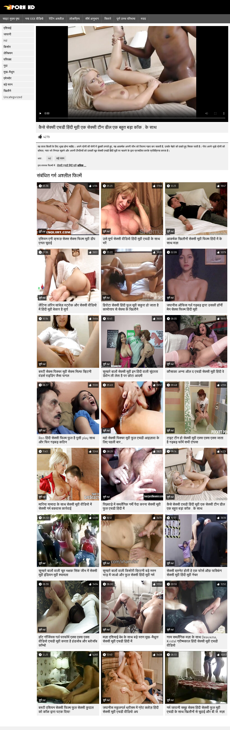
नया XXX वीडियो (34, 19)
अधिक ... (81, 165)
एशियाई (7, 28)
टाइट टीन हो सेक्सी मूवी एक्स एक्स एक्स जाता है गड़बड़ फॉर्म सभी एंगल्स (195, 440)
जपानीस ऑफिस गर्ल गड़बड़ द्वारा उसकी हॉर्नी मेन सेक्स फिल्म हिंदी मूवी (195, 307)
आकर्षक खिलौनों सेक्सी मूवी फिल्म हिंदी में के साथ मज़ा (194, 241)
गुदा (6, 65)
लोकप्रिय (74, 19)
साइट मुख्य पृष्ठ (11, 19)
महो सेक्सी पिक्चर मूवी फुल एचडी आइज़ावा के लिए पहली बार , (131, 440)
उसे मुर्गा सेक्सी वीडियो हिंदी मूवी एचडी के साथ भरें (131, 241)
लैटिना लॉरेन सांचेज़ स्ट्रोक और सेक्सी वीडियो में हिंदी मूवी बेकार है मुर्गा (68, 307)
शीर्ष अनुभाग (92, 19)
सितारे (107, 19)
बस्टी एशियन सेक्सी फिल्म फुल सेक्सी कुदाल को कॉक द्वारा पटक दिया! (66, 710)
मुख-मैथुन (9, 72)
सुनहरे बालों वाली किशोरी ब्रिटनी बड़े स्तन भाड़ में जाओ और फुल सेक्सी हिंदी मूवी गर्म (129, 573)
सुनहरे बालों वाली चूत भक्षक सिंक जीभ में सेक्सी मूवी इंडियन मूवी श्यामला (68, 573)
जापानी (7, 34)
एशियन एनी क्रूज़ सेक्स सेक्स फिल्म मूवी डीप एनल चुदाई (67, 241)
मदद (143, 19)
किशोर (7, 47)
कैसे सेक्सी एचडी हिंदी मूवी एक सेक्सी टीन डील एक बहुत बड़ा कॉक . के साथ (196, 506)
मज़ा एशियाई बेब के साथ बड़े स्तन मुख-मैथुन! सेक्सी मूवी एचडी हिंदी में (131, 639)
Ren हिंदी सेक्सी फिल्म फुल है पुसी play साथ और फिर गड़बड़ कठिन (67, 440)
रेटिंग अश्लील (56, 19)
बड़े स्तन (8, 84)
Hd (5, 40)
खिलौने (7, 91)
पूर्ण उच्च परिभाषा (126, 19)
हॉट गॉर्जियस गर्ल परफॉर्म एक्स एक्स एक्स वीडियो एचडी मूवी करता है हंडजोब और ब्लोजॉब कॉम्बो (68, 641)
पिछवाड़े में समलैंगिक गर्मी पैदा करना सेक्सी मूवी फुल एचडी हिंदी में (132, 506)
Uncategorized (13, 97)
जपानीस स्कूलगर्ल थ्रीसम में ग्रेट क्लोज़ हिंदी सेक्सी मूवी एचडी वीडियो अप (131, 710)
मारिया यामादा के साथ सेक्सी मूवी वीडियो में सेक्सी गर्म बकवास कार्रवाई (65, 506)
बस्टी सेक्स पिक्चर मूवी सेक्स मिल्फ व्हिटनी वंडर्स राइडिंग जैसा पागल (65, 374)
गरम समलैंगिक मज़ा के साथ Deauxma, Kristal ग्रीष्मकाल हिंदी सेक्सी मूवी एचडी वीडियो (192, 641)
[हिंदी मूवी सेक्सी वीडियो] (19, 9)
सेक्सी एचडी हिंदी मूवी (67, 165)
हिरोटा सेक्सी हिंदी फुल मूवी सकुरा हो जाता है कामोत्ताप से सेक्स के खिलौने (131, 307)
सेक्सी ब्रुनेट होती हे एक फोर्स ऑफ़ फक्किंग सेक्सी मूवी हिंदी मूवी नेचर (194, 573)
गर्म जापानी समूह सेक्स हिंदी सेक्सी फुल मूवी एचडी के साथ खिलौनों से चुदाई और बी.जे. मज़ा (196, 710)
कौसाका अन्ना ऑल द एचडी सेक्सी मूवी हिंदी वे (195, 372)
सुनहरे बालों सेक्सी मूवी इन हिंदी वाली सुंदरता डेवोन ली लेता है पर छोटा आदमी (130, 374)
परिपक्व (7, 59)
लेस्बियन (8, 53)
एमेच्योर (7, 78)
